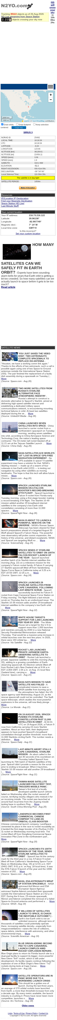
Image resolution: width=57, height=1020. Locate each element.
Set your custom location (28, 233)
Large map (19, 127)
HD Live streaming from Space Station (20, 16)
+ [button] (51, 95)
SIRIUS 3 (28, 132)
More (3, 378)
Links (10, 1013)
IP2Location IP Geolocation (14, 198)
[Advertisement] (28, 54)
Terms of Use (19, 1013)
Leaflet (26, 121)
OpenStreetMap (38, 121)
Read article (8, 287)
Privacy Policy (32, 1013)
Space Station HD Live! (12, 203)
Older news (28, 1005)
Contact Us (43, 1013)
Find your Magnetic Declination (16, 201)
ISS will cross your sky (53, 7)
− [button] (51, 100)
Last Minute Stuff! (10, 206)
